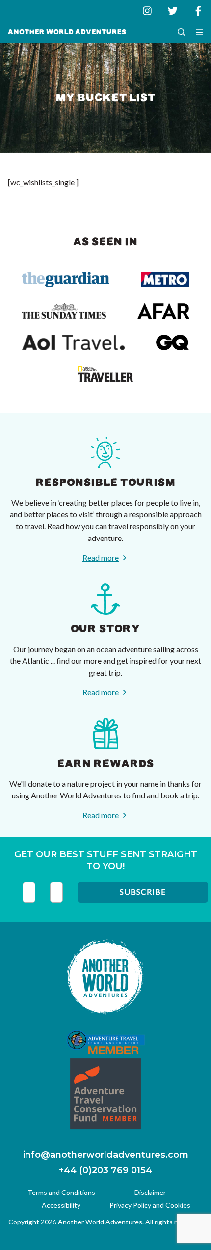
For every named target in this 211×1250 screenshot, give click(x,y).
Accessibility (61, 1205)
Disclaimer (150, 1192)
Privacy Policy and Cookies (149, 1205)
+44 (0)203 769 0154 (105, 1170)
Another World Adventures (67, 32)
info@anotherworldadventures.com (105, 1154)
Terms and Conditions (61, 1192)
